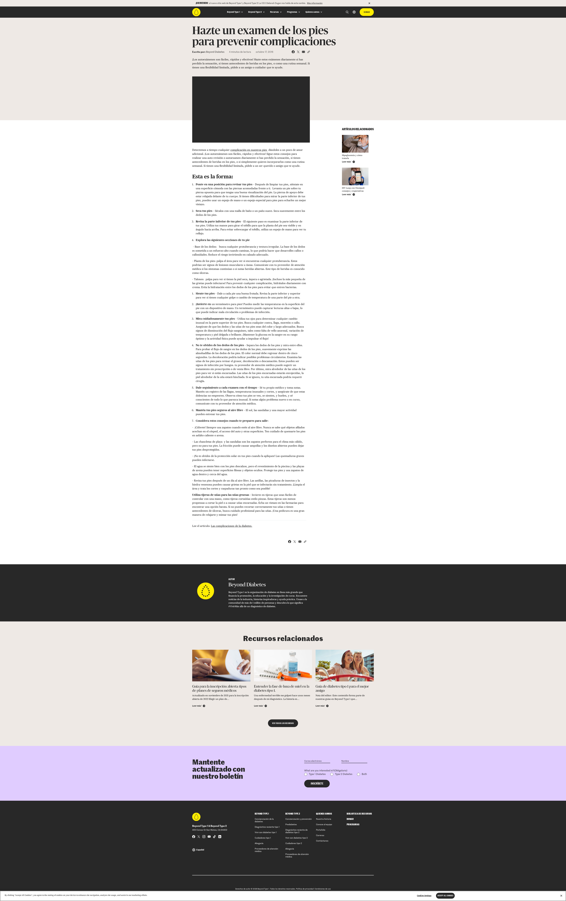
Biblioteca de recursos (359, 814)
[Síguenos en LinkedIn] (219, 836)
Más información (315, 3)
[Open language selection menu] (354, 12)
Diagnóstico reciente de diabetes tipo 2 (296, 831)
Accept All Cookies (445, 896)
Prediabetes (291, 825)
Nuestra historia (323, 819)
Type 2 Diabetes (343, 774)
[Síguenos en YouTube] (209, 836)
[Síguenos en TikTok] (214, 836)
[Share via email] (303, 52)
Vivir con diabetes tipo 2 (296, 838)
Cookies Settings (424, 896)
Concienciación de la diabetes (264, 820)
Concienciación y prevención (298, 819)
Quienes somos (324, 814)
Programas (353, 824)
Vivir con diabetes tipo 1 (266, 832)
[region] (283, 896)
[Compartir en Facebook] (293, 51)
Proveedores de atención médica (266, 850)
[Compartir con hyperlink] (308, 52)
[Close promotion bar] (371, 3)
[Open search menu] (347, 12)
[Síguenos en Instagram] (203, 836)
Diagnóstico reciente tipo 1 (267, 827)
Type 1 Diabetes (317, 774)
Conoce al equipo (324, 825)
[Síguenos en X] (199, 836)
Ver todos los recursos (283, 723)
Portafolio (320, 830)
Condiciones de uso (323, 889)
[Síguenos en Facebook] (193, 836)
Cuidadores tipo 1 (263, 838)
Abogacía (259, 843)
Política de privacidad (305, 889)
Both (364, 774)
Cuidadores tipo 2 (293, 843)
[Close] (561, 895)
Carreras (320, 835)
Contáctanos (322, 841)
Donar (367, 12)
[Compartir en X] (298, 52)
